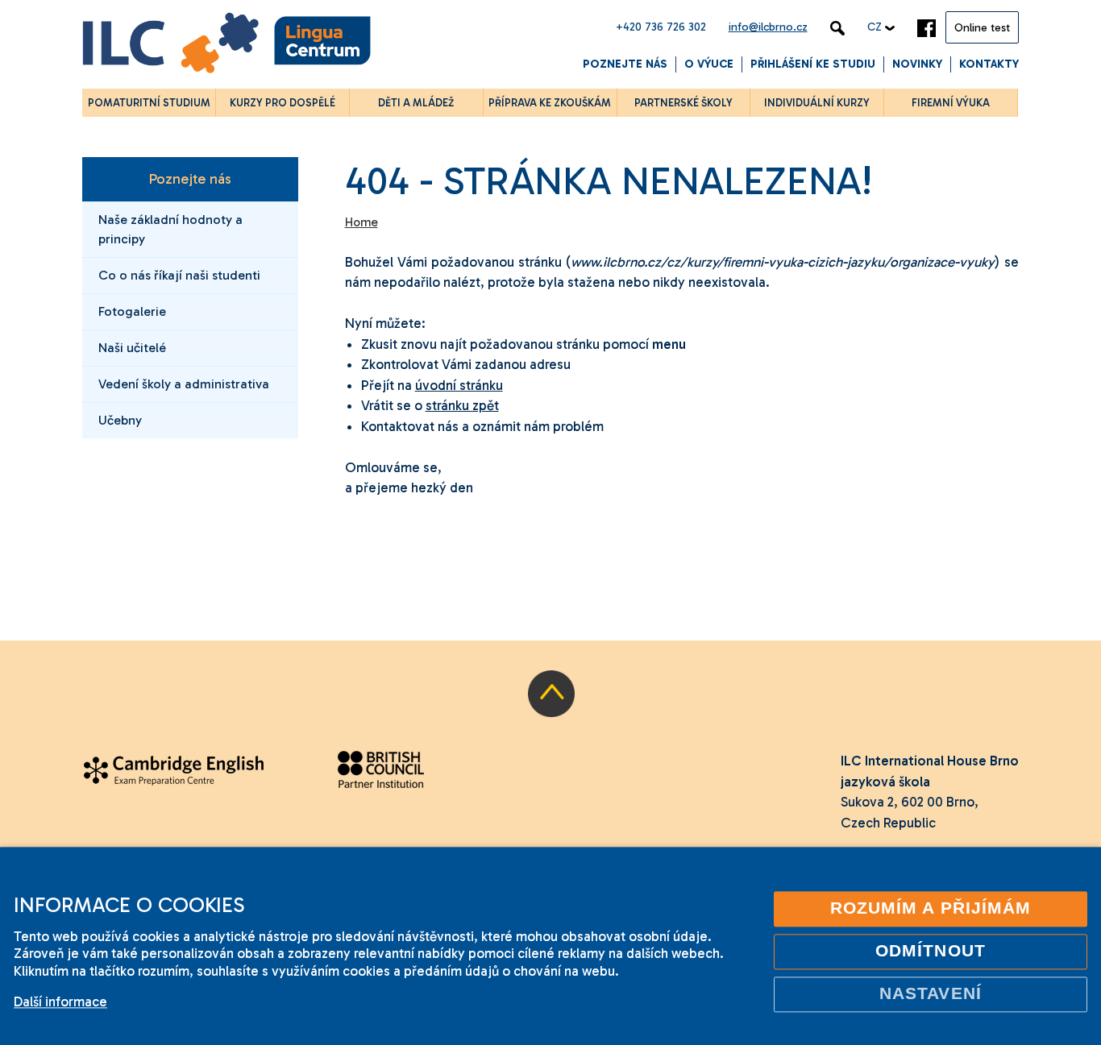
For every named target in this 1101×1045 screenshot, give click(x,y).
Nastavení (930, 993)
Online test (982, 28)
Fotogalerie (132, 311)
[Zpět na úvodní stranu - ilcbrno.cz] (226, 45)
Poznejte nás (625, 64)
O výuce (708, 64)
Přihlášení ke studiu (812, 64)
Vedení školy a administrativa (183, 384)
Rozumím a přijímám (930, 908)
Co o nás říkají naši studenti (179, 275)
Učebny (120, 420)
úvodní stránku (459, 385)
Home (361, 222)
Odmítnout (930, 950)
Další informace (60, 1001)
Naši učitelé (132, 347)
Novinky (917, 64)
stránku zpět (462, 405)
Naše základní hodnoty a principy (170, 229)
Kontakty (989, 64)
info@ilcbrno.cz (768, 27)
